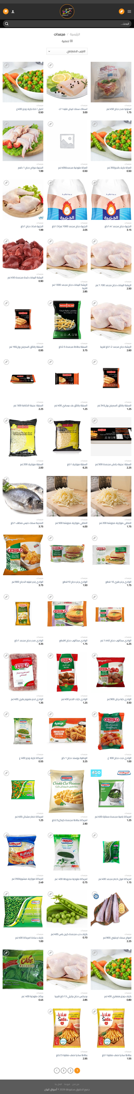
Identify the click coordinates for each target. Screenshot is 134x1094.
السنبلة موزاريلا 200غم (31, 464)
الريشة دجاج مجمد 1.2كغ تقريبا (115, 347)
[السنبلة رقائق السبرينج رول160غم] (23, 320)
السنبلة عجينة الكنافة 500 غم (28, 405)
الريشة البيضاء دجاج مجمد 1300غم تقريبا (69, 286)
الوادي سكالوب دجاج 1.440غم (115, 640)
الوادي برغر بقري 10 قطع (118, 582)
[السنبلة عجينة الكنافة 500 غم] (23, 378)
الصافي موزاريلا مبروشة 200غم (115, 523)
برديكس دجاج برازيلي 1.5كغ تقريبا (71, 996)
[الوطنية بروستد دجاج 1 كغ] (67, 731)
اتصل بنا (58, 1084)
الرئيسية (75, 34)
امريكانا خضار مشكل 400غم (29, 816)
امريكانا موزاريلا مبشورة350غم (27, 879)
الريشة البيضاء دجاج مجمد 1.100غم (113, 285)
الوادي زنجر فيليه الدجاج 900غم (27, 582)
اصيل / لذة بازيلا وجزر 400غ (29, 109)
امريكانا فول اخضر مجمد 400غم (115, 879)
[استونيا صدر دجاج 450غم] (111, 82)
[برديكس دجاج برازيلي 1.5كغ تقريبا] (67, 969)
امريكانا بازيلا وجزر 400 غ (31, 758)
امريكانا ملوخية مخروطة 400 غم (71, 879)
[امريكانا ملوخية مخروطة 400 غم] (67, 852)
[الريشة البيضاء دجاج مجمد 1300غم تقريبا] (67, 258)
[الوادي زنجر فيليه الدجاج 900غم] (23, 555)
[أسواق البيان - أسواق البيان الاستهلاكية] (67, 11)
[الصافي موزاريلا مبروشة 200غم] (111, 496)
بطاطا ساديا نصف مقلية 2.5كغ (71, 1055)
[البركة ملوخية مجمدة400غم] (67, 140)
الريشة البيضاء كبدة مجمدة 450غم (25, 277)
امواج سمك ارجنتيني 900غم (117, 937)
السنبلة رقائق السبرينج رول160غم (26, 347)
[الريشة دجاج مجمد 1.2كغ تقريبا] (111, 320)
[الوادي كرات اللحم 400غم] (67, 672)
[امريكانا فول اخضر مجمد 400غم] (111, 852)
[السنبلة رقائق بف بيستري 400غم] (67, 378)
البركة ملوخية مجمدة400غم (72, 167)
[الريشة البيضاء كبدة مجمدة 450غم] (23, 254)
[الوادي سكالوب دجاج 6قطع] (67, 613)
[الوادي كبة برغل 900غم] (111, 672)
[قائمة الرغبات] (121, 11)
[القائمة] (129, 11)
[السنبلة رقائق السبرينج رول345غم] (111, 378)
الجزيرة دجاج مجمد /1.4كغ (118, 226)
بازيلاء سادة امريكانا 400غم (29, 937)
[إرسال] (6, 23)
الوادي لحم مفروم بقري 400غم (27, 699)
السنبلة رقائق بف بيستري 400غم (70, 405)
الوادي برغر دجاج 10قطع (75, 582)
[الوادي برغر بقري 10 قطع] (111, 555)
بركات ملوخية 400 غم (32, 996)
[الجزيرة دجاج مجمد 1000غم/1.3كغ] (67, 199)
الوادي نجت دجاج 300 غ (119, 758)
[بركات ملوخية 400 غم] (23, 969)
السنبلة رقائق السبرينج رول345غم (114, 405)
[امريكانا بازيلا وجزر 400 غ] (23, 731)
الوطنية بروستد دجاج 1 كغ (74, 758)
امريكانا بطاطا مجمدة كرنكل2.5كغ (69, 820)
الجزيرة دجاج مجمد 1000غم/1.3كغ (69, 226)
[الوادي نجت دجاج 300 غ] (111, 731)
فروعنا (67, 1084)
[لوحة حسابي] (13, 11)
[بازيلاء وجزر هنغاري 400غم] (111, 969)
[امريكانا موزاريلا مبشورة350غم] (23, 852)
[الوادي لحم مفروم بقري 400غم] (23, 672)
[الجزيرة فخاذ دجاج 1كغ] (23, 199)
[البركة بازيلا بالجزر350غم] (111, 140)
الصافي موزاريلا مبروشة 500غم (71, 523)
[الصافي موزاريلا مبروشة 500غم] (67, 496)
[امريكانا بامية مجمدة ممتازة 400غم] (111, 789)
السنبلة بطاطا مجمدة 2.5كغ (73, 347)
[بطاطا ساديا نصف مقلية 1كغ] (111, 1028)
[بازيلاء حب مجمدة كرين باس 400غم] (67, 909)
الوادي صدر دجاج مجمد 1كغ (28, 640)
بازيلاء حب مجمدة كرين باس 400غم (69, 934)
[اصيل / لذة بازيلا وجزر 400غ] (23, 82)
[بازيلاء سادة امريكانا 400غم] (23, 910)
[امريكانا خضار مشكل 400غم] (23, 789)
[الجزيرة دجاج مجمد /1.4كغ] (111, 199)
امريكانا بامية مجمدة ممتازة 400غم (113, 816)
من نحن (75, 1084)
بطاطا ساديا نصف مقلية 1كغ (116, 1055)
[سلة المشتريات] (6, 11)
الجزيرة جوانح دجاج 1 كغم (30, 167)
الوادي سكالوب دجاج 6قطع (73, 640)
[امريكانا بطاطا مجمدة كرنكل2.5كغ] (67, 791)
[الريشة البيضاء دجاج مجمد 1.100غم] (111, 258)
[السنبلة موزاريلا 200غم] (23, 437)
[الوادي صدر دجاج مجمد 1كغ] (23, 613)
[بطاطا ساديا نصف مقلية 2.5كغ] (67, 1028)
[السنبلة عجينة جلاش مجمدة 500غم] (111, 437)
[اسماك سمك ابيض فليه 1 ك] (67, 82)
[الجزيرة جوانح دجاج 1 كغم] (23, 140)
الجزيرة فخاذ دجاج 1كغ (32, 226)
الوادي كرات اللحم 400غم (74, 699)
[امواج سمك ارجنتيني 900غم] (111, 910)
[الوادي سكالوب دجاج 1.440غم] (111, 613)
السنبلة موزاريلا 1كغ (77, 464)
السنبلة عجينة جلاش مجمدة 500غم (113, 464)
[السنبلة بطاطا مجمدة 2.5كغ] (67, 320)
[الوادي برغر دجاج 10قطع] (67, 555)
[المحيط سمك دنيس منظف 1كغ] (23, 496)
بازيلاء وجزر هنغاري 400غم (117, 996)
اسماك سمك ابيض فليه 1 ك (73, 109)
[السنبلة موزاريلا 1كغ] (67, 437)
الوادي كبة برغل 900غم (119, 699)
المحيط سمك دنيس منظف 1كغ (27, 523)
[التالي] (57, 1071)
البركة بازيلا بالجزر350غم (119, 167)
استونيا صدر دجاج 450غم (119, 109)
